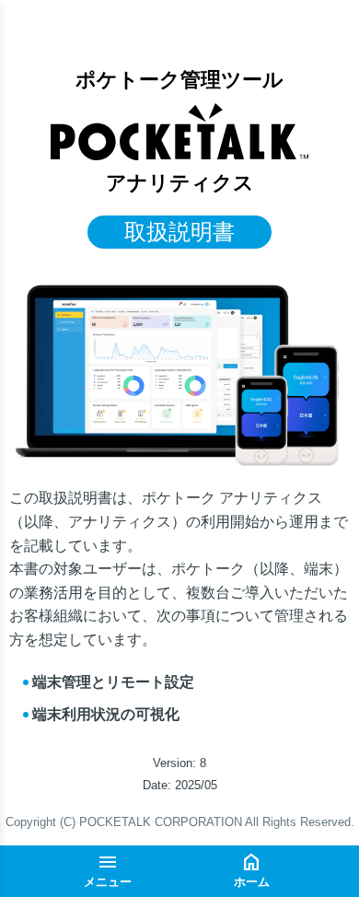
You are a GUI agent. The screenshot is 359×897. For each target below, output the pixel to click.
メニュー (108, 882)
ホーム (252, 882)
